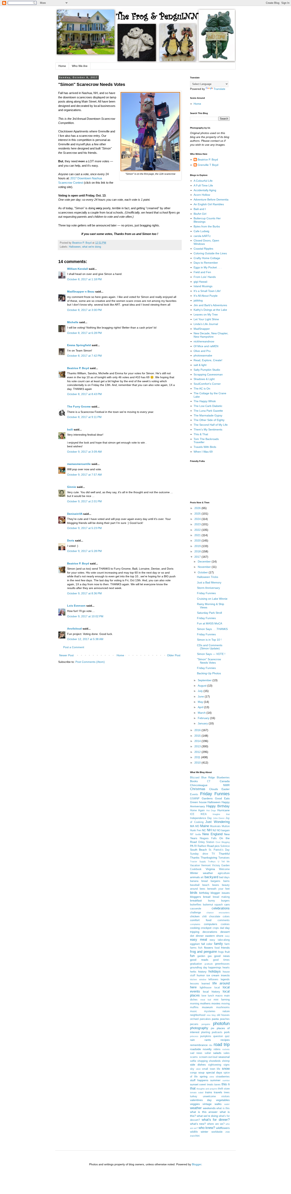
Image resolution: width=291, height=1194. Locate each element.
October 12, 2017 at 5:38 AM (85, 639)
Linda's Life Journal (206, 324)
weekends (209, 1108)
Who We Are (79, 65)
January (203, 723)
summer (215, 1080)
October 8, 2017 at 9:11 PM (84, 417)
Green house (198, 802)
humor (201, 975)
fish (200, 947)
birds (193, 893)
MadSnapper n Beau (80, 291)
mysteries (209, 1011)
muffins (194, 1007)
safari (208, 1053)
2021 (198, 535)
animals (195, 877)
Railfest (202, 846)
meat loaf (205, 999)
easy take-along (220, 939)
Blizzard (194, 777)
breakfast (196, 900)
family (218, 944)
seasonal (224, 1056)
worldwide (217, 1131)
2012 (198, 751)
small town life (211, 1069)
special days (214, 1072)
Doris (70, 540)
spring (203, 1076)
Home (62, 65)
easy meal (198, 939)
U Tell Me (224, 861)
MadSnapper (202, 328)
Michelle (72, 322)
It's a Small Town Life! (207, 291)
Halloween (75, 246)
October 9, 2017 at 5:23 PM (84, 528)
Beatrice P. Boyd (78, 368)
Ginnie (71, 486)
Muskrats (215, 826)
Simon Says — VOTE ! (211, 653)
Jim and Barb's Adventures (210, 305)
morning (194, 1003)
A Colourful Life (203, 180)
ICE (192, 814)
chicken (195, 916)
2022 (198, 529)
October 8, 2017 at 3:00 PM (84, 310)
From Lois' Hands (205, 276)
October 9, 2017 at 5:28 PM (84, 551)
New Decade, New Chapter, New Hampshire (211, 335)
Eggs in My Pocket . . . (208, 267)
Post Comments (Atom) (90, 661)
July (201, 690)
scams (194, 1057)
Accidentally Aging (205, 190)
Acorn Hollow (202, 194)
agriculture (224, 873)
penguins (206, 1024)
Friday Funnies (206, 593)
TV (213, 853)
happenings (214, 967)
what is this (223, 1108)
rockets (226, 1049)
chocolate (214, 916)
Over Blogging (223, 842)
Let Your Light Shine (206, 319)
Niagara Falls (208, 838)
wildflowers (223, 1127)
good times (221, 959)
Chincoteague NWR (210, 785)
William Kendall (77, 268)
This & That (201, 434)
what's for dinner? (216, 1120)
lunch (211, 995)
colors (226, 916)
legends (225, 979)
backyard (211, 877)
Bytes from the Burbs (207, 226)
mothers (205, 1003)
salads (217, 1052)
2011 (197, 757)
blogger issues (220, 892)
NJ (214, 830)
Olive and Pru (202, 350)
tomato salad (196, 1092)
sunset (194, 1084)
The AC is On (202, 388)
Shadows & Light (204, 379)
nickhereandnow (204, 341)
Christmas (197, 789)
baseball (195, 885)
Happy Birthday (218, 806)
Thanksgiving (209, 857)
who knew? (207, 1128)
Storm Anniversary (208, 587)
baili (70, 429)
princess (194, 1036)
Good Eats (222, 798)
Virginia (210, 869)
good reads (199, 959)
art (202, 877)
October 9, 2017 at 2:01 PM (84, 501)
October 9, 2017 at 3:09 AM (84, 451)
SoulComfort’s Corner (207, 383)
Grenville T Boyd (208, 164)
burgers (225, 900)
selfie (193, 1061)
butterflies (195, 904)
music (193, 1011)
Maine (204, 826)
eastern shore (214, 935)
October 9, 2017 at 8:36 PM (84, 593)
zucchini (195, 1135)
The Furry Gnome (79, 406)
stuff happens (199, 1080)
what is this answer (204, 1111)
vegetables (223, 1100)
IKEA (204, 814)
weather (196, 1108)
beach (205, 885)
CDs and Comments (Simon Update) (209, 647)
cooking (195, 927)
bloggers (195, 896)
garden (201, 956)
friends (225, 947)
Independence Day (201, 818)
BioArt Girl (200, 213)
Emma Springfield (79, 345)
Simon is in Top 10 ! (209, 639)
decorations (210, 931)
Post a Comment (73, 647)
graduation (196, 963)
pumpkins (205, 1036)
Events (194, 794)
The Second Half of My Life (211, 424)
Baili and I (200, 209)
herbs (193, 971)
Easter (226, 789)
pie (212, 1028)
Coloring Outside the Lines (210, 253)
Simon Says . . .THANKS (212, 629)
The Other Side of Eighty (209, 420)
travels (218, 1092)
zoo (227, 1131)
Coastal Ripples (203, 248)
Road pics (213, 845)
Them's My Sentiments (208, 429)
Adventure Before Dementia (211, 199)
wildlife (194, 1131)
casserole (195, 908)
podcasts (217, 1032)
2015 (198, 735)
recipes (225, 1039)
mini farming (222, 999)
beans (215, 885)
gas (210, 956)
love (204, 995)
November (205, 566)
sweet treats (206, 1084)
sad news (196, 1053)
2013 (198, 746)
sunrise (226, 1080)
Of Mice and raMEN (206, 346)
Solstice (225, 846)
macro (219, 995)
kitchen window (198, 979)
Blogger (196, 1164)
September (205, 680)
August (202, 685)
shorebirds (215, 1061)
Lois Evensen (76, 605)
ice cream (213, 975)
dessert (225, 931)
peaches (225, 1019)
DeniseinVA (74, 513)
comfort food (200, 920)
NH (209, 830)
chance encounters (218, 912)
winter (204, 1131)
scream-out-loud (208, 1057)
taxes (217, 1084)
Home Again (197, 810)
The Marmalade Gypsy (208, 415)
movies (215, 1003)
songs (193, 1072)
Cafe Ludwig (201, 231)
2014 (198, 741)
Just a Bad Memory (209, 582)
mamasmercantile (79, 463)
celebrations (221, 908)
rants (207, 1039)
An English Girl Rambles (209, 204)
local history (211, 991)
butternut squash (213, 904)
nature (226, 1011)
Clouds (213, 789)
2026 (198, 508)
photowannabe (203, 355)
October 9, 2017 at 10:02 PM (85, 616)
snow (226, 1069)
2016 (198, 730)
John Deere (219, 818)
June (201, 696)
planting (205, 1032)
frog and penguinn (203, 952)
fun (192, 956)
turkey (193, 1096)
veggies (195, 1104)
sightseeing (214, 1064)
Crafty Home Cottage (207, 258)
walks (218, 1104)
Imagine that (221, 814)
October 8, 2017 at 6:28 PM (84, 332)
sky (192, 1069)
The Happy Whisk (205, 401)
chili (204, 916)
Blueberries (223, 777)
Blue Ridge (208, 777)
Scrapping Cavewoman (208, 374)
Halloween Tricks (207, 576)
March (202, 712)
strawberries (223, 1076)
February (204, 718)
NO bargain (223, 830)
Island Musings (203, 286)
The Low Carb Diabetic (208, 405)
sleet (198, 1069)
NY (192, 834)
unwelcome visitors (216, 1096)
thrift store (224, 1088)
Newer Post (66, 655)
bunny (211, 900)
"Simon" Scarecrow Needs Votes (209, 661)
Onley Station (206, 842)
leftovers (213, 979)
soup (201, 1072)
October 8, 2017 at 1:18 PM (84, 279)
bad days (224, 877)
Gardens (207, 798)
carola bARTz (202, 235)
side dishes (198, 1064)
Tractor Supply (198, 861)
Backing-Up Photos (209, 673)
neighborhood (197, 1015)
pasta (215, 1018)
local (217, 987)
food (217, 947)
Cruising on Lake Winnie (212, 598)
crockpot (206, 927)
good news (222, 955)
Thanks (194, 857)
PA (191, 845)
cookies (225, 924)
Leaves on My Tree (206, 314)
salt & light (200, 365)
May (201, 701)
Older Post (173, 655)
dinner (200, 935)
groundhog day (198, 967)
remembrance (199, 1045)
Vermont (206, 865)
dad (222, 928)
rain (192, 1039)
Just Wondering (217, 822)
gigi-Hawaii (200, 281)
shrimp (226, 1061)
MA (192, 826)
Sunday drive (199, 853)
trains (208, 1092)
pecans (194, 1024)
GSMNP (195, 798)
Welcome (224, 869)
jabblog (198, 300)
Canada (225, 781)
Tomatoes (224, 857)
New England (212, 834)
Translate (219, 88)
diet (192, 936)
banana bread (199, 881)
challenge (195, 912)
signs (226, 1064)
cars (227, 904)
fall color (207, 943)
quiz (227, 1036)
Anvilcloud (74, 628)
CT (208, 781)
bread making (221, 897)
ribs (210, 1045)
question (218, 1036)
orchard (194, 1019)
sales (226, 1053)
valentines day (201, 1100)
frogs (221, 952)
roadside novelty (201, 1049)
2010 (198, 762)
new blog (211, 1015)
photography (199, 1028)
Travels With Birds (205, 446)
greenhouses (222, 963)
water (227, 1104)
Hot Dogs (211, 810)
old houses (223, 1015)
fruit (227, 951)
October (203, 572)
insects (225, 975)
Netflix (198, 834)
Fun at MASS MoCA (209, 623)
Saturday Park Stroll (209, 612)
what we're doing (91, 246)
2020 (198, 540)
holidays (214, 971)
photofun (221, 1023)
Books (194, 781)
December (205, 561)
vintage (207, 1104)
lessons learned (200, 983)
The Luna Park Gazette (208, 410)
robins (217, 1049)
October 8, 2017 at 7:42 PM (84, 355)
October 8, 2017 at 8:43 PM (84, 394)
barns (226, 881)
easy (227, 936)
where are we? (215, 1124)
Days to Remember (206, 262)
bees (202, 888)
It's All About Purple (206, 295)
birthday (204, 892)
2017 (198, 556)
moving (225, 1003)
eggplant (195, 944)
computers (210, 924)
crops (216, 928)
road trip (222, 1044)
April (201, 707)
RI (195, 846)
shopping (202, 1061)
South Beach (198, 849)
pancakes (205, 1019)
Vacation (195, 865)
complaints (195, 924)
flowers (208, 947)
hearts (226, 967)
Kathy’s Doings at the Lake (210, 309)
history (202, 971)
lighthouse (205, 987)
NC (204, 830)
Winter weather (201, 873)
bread (206, 896)
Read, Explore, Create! (208, 360)
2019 (198, 546)
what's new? (198, 1123)
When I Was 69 (203, 451)
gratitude (208, 964)
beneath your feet (218, 888)
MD (197, 826)
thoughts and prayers (207, 1089)
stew (211, 1076)
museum (207, 1007)
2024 (198, 519)
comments (224, 920)
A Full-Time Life (203, 185)
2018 (198, 551)
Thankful (224, 853)
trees (227, 1092)
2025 (198, 513)
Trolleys (212, 861)
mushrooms (223, 1007)
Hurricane (223, 810)
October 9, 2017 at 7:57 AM (84, 474)
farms (193, 947)
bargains (215, 881)
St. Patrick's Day (219, 849)
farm (227, 944)
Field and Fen (202, 272)
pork (227, 1032)
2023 (198, 524)
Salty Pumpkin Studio (207, 369)
